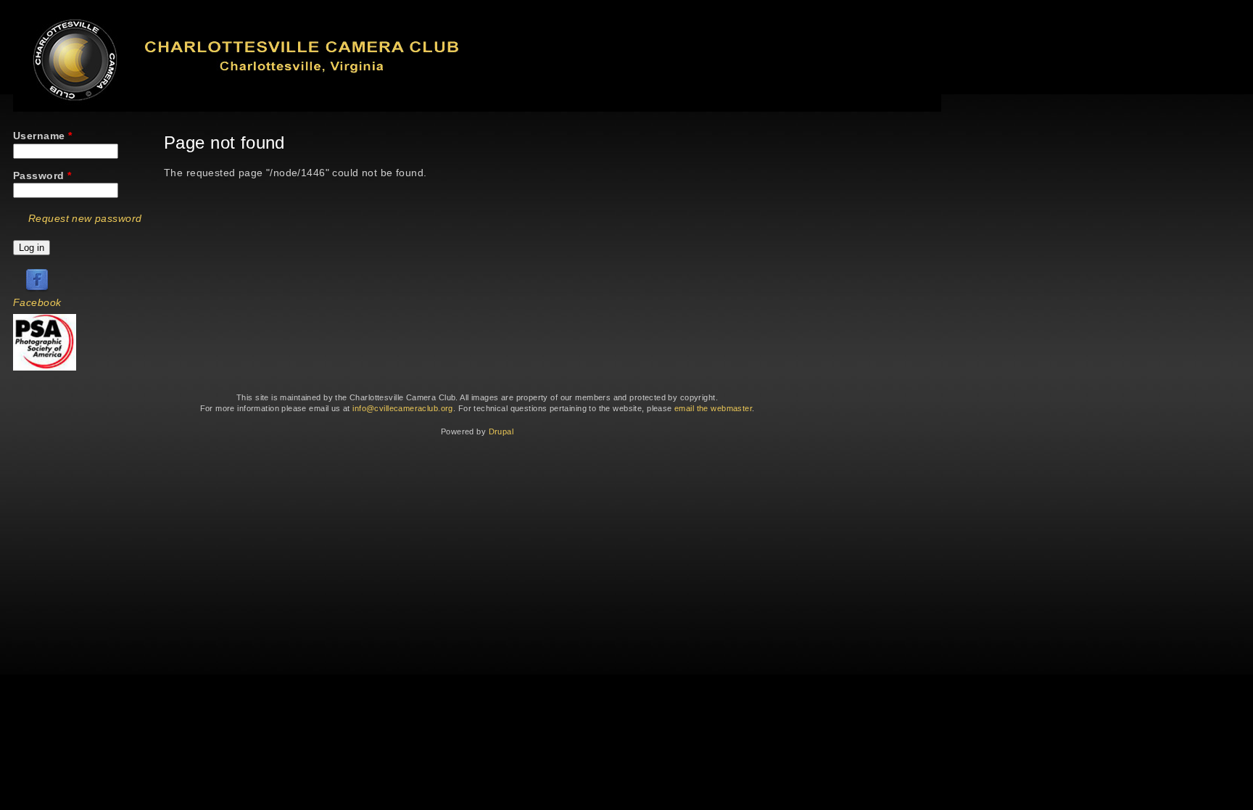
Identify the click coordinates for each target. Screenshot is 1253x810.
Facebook (37, 302)
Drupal (501, 431)
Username (42, 135)
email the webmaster (713, 408)
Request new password (84, 218)
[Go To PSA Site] (44, 367)
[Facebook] (37, 288)
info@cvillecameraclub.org (402, 408)
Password (42, 175)
